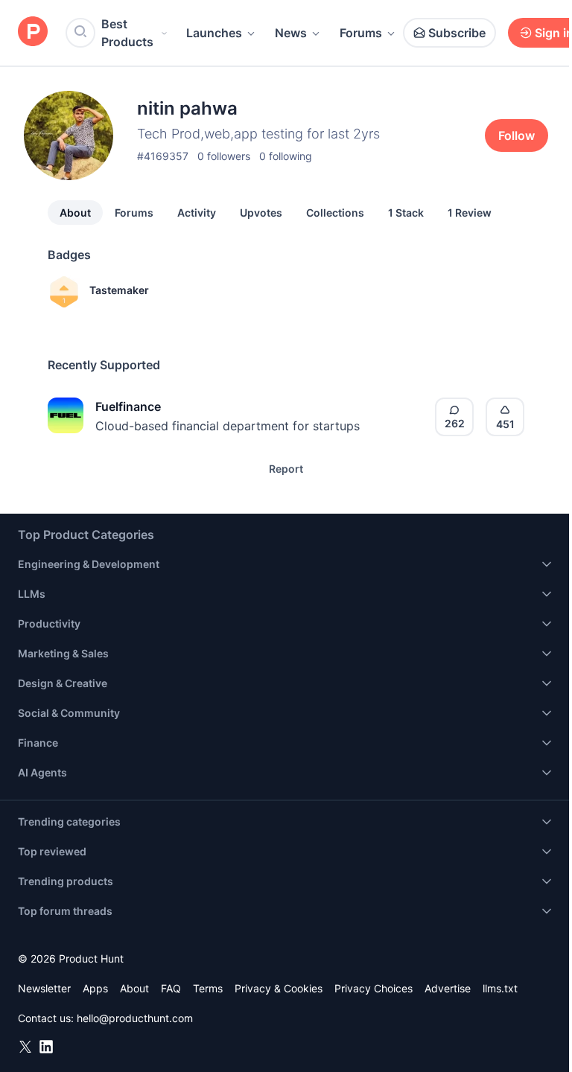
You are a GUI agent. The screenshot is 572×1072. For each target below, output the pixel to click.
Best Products (127, 32)
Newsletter (44, 988)
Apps (95, 988)
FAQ (171, 988)
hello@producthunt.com (135, 1018)
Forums (361, 32)
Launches (214, 32)
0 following (285, 156)
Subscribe (457, 32)
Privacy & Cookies (278, 988)
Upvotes (261, 212)
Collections (335, 212)
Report (286, 468)
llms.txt (500, 988)
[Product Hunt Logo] (33, 32)
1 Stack (406, 212)
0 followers (223, 156)
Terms (208, 988)
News (291, 32)
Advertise (448, 988)
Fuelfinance (128, 406)
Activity (196, 212)
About (75, 212)
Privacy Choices (373, 988)
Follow (516, 135)
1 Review (470, 212)
